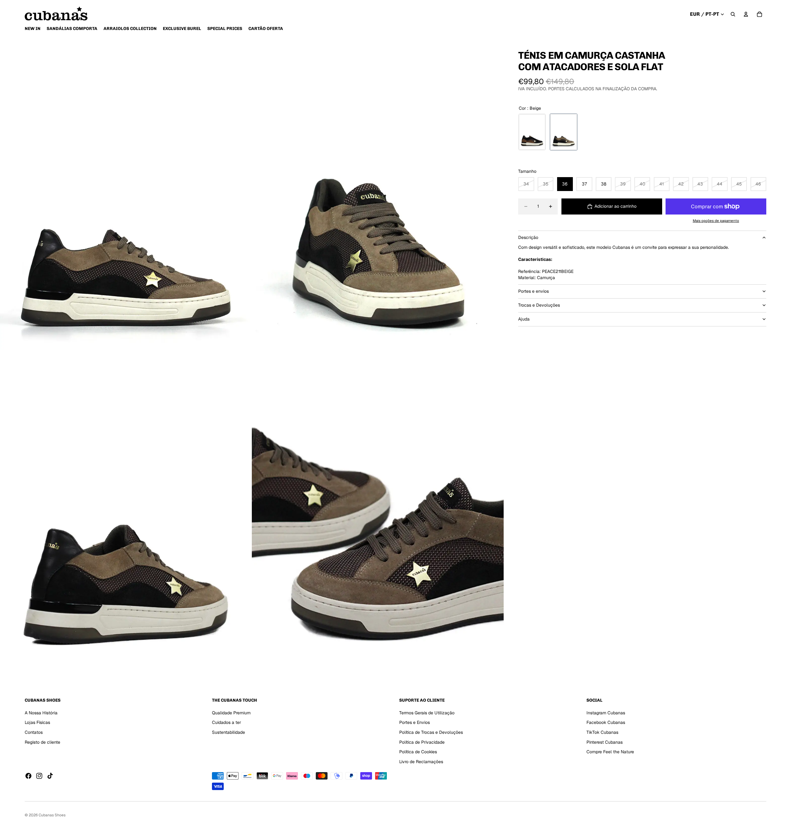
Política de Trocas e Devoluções (431, 732)
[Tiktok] (50, 776)
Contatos (34, 732)
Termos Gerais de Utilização (427, 713)
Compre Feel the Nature (610, 752)
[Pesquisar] (733, 14)
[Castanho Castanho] (532, 132)
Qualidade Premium (231, 713)
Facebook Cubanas (605, 722)
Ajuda (524, 319)
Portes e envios (533, 291)
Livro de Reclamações (421, 761)
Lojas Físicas (37, 722)
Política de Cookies (418, 752)
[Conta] (746, 14)
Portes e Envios (414, 722)
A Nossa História (41, 713)
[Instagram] (39, 776)
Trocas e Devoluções (539, 305)
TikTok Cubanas (602, 732)
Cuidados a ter (226, 722)
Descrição (528, 237)
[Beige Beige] (563, 132)
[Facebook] (28, 776)
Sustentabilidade (228, 732)
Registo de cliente (42, 742)
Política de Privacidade (422, 742)
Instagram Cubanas (605, 713)
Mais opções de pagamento (716, 220)
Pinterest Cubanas (604, 742)
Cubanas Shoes (52, 815)
